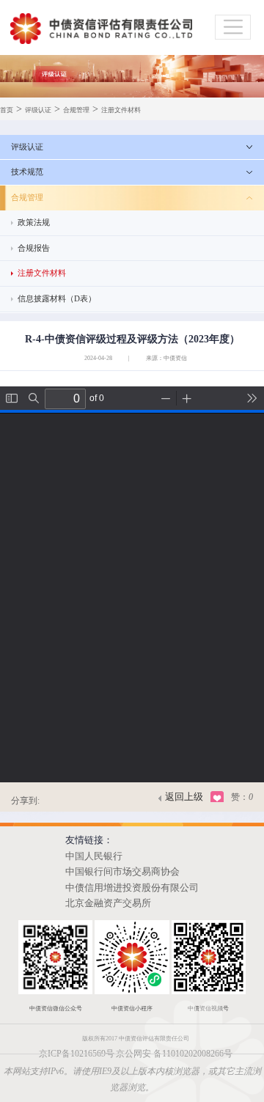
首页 (6, 110)
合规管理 (76, 110)
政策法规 (34, 222)
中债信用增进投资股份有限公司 (132, 888)
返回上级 (184, 796)
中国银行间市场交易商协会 (122, 872)
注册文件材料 (121, 110)
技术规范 (27, 171)
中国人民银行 (93, 856)
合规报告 (34, 247)
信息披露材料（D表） (57, 298)
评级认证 (38, 110)
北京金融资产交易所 (108, 903)
